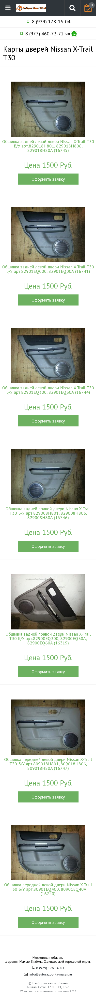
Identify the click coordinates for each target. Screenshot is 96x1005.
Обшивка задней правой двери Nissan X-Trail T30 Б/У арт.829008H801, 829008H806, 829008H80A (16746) (48, 513)
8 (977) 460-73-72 (44, 33)
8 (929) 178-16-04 (51, 21)
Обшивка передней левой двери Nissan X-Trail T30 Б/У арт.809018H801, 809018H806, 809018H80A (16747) (48, 764)
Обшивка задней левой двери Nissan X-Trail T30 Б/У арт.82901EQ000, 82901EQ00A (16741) (48, 269)
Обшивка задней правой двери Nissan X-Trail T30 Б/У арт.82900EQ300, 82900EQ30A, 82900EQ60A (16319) (48, 638)
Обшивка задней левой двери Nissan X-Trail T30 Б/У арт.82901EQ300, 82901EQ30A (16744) (48, 390)
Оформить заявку (48, 179)
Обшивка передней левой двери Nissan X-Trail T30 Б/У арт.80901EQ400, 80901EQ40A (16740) (48, 889)
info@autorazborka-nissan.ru (51, 974)
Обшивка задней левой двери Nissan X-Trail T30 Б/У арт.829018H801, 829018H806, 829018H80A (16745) (48, 146)
